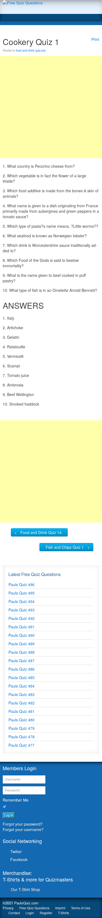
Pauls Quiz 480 (21, 719)
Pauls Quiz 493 (21, 610)
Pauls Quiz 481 (21, 711)
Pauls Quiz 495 (21, 593)
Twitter (16, 851)
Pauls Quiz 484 (21, 686)
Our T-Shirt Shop (25, 889)
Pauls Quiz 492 (21, 618)
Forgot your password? (23, 824)
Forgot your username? (23, 829)
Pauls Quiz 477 (21, 745)
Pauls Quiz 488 (21, 652)
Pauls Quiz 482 (21, 703)
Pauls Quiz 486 (21, 669)
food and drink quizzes (31, 50)
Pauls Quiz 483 (21, 694)
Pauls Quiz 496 (21, 584)
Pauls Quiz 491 (21, 626)
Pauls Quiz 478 (21, 736)
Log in (8, 815)
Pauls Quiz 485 (21, 677)
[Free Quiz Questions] (51, 7)
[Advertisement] (51, 107)
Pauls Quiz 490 (21, 635)
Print (95, 39)
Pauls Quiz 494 (21, 601)
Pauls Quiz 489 (21, 643)
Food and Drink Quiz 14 (40, 532)
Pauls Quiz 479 (21, 728)
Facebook (18, 859)
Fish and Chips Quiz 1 (65, 547)
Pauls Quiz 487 (21, 660)
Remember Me (16, 800)
